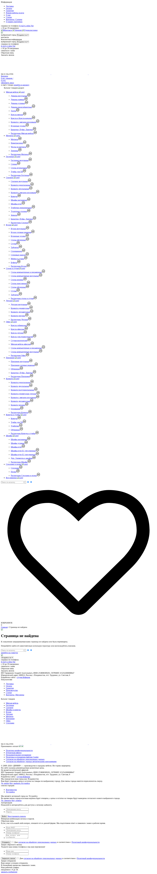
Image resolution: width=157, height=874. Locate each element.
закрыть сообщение (9, 872)
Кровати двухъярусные (20, 312)
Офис (8, 322)
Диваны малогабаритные (21, 107)
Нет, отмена (16, 800)
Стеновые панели (18, 255)
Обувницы (15, 369)
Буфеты (14, 262)
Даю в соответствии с (57, 842)
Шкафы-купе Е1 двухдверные (23, 451)
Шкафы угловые (18, 443)
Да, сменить (6, 800)
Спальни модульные (19, 181)
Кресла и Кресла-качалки (21, 118)
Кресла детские (17, 333)
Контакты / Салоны (14, 19)
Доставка (10, 6)
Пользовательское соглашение (18, 755)
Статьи (9, 17)
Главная (4, 627)
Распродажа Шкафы (19, 462)
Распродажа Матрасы (20, 154)
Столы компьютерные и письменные (26, 272)
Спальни (10, 177)
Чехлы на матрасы (18, 147)
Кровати (9, 379)
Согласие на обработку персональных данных (25, 759)
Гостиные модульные (20, 160)
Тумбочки (15, 426)
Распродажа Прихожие (20, 376)
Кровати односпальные (20, 185)
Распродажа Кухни (19, 266)
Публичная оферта (13, 753)
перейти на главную (9, 653)
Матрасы (10, 136)
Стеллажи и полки (14, 464)
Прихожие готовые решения (23, 365)
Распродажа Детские (19, 319)
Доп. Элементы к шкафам (21, 458)
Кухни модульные (18, 229)
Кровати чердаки (18, 405)
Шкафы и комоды (13, 710)
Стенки (14, 164)
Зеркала (14, 215)
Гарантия (10, 11)
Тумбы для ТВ (17, 172)
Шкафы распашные (19, 200)
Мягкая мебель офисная (21, 344)
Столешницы (16, 251)
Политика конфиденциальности (19, 750)
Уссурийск (10, 792)
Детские (9, 301)
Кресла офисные (18, 329)
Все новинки (11, 478)
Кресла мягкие (17, 115)
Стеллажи (15, 468)
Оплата (9, 8)
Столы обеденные (18, 240)
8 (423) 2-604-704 (26, 26)
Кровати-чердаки (18, 316)
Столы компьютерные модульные (25, 276)
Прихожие (10, 358)
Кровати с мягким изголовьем (23, 122)
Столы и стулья (12, 268)
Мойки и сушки (17, 259)
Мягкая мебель (12, 92)
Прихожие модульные (20, 361)
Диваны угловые (18, 103)
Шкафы (9, 436)
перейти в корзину (21, 85)
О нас (8, 15)
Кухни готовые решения (21, 232)
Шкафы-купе (16, 204)
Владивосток (11, 790)
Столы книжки (17, 280)
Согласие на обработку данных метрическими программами (31, 761)
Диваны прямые (17, 99)
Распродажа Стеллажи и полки (24, 475)
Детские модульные (19, 304)
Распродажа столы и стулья (22, 298)
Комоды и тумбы (13, 415)
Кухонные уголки (18, 126)
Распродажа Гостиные (20, 175)
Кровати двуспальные (20, 189)
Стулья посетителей (19, 340)
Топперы (14, 151)
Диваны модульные (19, 96)
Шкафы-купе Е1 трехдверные (23, 454)
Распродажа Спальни (20, 223)
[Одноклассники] (30, 30)
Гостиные (10, 156)
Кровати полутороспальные (22, 390)
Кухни (9, 225)
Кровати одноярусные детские (23, 394)
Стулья (14, 244)
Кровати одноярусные (20, 308)
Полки (13, 472)
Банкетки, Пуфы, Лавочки (22, 130)
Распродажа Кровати (19, 412)
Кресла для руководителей (22, 337)
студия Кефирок (23, 677)
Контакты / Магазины (15, 695)
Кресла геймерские (19, 325)
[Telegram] (17, 30)
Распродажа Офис (18, 355)
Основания (15, 409)
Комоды (14, 196)
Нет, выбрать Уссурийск (20, 783)
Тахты (13, 111)
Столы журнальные (19, 168)
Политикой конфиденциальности (86, 842)
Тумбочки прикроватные (21, 208)
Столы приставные (19, 283)
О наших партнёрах (14, 22)
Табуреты (15, 247)
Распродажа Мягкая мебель (22, 133)
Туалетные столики (19, 211)
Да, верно (5, 783)
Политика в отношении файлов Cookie (22, 757)
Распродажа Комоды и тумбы (23, 433)
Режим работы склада (15, 13)
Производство (12, 690)
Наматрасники (17, 143)
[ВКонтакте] (7, 30)
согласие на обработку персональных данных (37, 842)
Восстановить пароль (17, 816)
